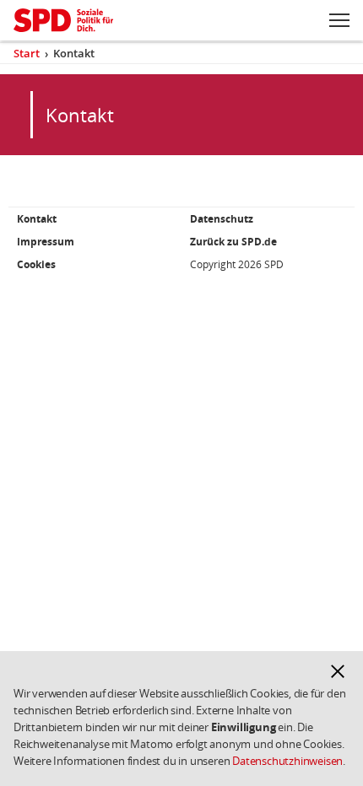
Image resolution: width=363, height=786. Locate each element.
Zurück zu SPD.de (233, 241)
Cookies (36, 264)
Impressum (45, 241)
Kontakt (37, 219)
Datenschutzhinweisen (287, 760)
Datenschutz (221, 219)
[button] (338, 671)
